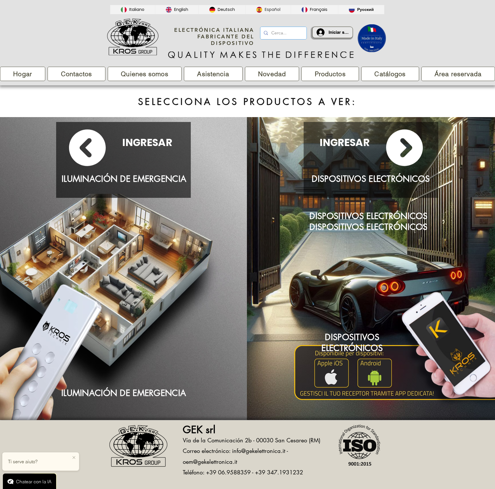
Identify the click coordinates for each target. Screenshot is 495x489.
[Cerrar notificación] (74, 457)
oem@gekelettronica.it (210, 462)
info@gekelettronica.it (258, 451)
